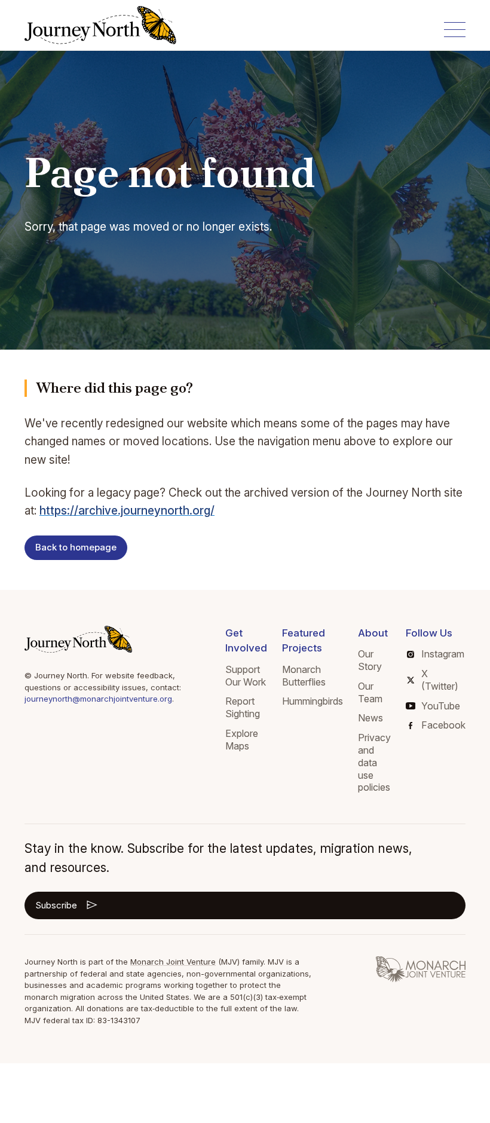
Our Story (370, 660)
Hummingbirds (312, 701)
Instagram (442, 654)
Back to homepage (76, 547)
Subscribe (56, 905)
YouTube (440, 706)
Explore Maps (241, 739)
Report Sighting (242, 707)
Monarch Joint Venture (173, 961)
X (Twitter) (439, 680)
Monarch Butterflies (304, 675)
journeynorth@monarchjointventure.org (98, 698)
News (370, 718)
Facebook (443, 725)
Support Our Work (245, 675)
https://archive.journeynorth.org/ (127, 511)
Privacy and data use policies (374, 762)
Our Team (370, 692)
